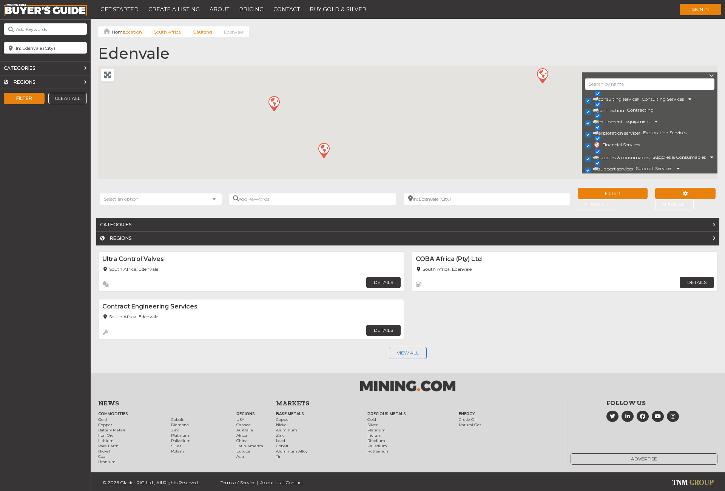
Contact (286, 9)
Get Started (119, 9)
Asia (240, 456)
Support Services (654, 168)
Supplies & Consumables (679, 157)
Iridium (374, 435)
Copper (105, 424)
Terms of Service (238, 482)
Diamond (180, 424)
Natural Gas (470, 424)
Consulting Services (663, 99)
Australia (244, 430)
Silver (176, 445)
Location (132, 32)
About (219, 9)
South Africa (167, 32)
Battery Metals (111, 430)
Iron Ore (106, 435)
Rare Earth (108, 445)
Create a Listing (174, 9)
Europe (243, 451)
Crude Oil (468, 419)
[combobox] (161, 199)
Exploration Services (664, 132)
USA (240, 419)
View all (408, 353)
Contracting (640, 110)
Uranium (107, 461)
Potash (177, 451)
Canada (243, 424)
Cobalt (177, 419)
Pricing (251, 9)
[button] (542, 75)
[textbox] (125, 199)
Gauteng (202, 32)
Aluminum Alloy (291, 451)
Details (383, 282)
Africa (241, 435)
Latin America (249, 445)
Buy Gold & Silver (338, 9)
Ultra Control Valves (133, 258)
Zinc (175, 430)
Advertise (644, 459)
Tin (279, 456)
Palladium (181, 440)
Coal (102, 456)
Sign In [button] (700, 9)
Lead (280, 440)
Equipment (637, 121)
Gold (102, 419)
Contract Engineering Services (149, 306)
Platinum (180, 435)
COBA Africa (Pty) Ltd (449, 258)
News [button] (108, 403)
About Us (270, 482)
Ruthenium (378, 451)
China (242, 440)
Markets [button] (292, 403)
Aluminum (286, 430)
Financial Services (621, 144)
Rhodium (376, 440)
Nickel (104, 451)
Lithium (106, 440)
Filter (24, 98)
